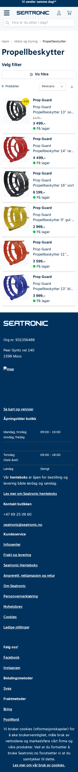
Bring (7, 709)
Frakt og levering (17, 555)
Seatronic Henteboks (20, 565)
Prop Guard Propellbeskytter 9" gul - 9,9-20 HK (53, 218)
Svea (7, 689)
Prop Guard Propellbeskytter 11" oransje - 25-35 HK (49, 252)
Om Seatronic (14, 586)
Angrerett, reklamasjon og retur (29, 576)
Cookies (10, 617)
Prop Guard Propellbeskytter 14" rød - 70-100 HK (53, 149)
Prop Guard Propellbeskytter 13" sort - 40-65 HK (53, 110)
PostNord (11, 720)
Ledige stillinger (16, 627)
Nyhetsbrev (13, 607)
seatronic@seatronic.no (22, 525)
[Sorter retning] (72, 86)
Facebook (11, 658)
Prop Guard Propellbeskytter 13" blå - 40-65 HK (52, 287)
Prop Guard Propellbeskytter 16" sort (53, 183)
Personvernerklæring (20, 596)
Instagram (11, 668)
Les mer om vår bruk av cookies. (39, 765)
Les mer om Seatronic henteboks (30, 494)
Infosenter (12, 545)
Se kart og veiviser (18, 409)
